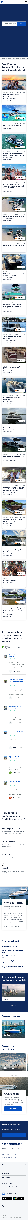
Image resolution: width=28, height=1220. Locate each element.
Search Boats (14, 1135)
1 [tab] (11, 1005)
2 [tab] (12, 1005)
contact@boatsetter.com (9, 1154)
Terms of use (12, 1217)
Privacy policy (4, 1217)
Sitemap (19, 1217)
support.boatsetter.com (9, 1157)
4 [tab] (15, 1005)
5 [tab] (16, 1005)
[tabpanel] (13, 992)
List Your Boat (13, 1109)
